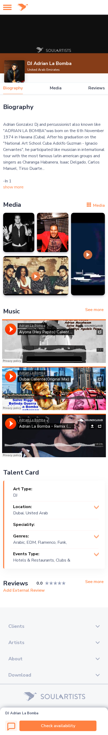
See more (94, 309)
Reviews (96, 88)
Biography (13, 88)
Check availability (58, 726)
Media (56, 88)
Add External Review (24, 590)
